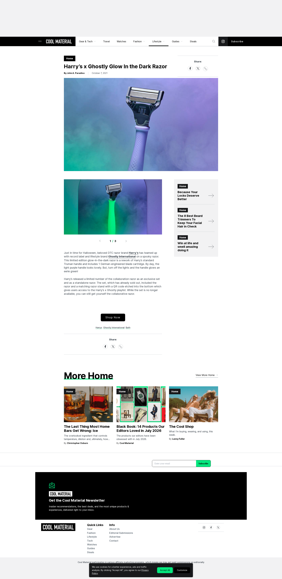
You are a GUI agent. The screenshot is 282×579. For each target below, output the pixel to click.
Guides (175, 41)
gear (90, 528)
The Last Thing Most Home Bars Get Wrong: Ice (87, 428)
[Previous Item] (100, 241)
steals (193, 41)
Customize (182, 570)
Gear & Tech (86, 41)
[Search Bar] (213, 41)
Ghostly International (122, 256)
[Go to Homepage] (59, 41)
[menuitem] (87, 41)
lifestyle (92, 536)
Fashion (137, 41)
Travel (106, 41)
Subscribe (237, 41)
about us (114, 528)
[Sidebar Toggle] (40, 41)
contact (113, 540)
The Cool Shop (181, 426)
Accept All (165, 570)
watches (92, 544)
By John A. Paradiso (74, 73)
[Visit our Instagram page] (223, 41)
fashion (91, 532)
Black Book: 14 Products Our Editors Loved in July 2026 (140, 428)
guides (91, 548)
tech (90, 540)
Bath (128, 327)
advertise (114, 536)
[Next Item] (126, 241)
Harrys (99, 327)
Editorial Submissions (121, 532)
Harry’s (133, 252)
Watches (121, 41)
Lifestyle (156, 41)
